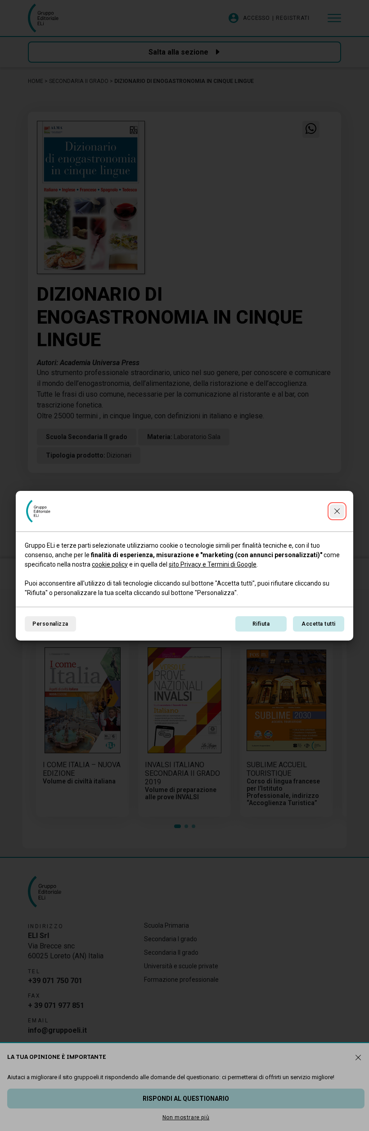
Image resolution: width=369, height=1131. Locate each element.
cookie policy (110, 564)
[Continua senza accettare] (337, 511)
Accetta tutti (318, 624)
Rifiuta (261, 624)
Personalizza (50, 624)
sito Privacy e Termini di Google (212, 564)
